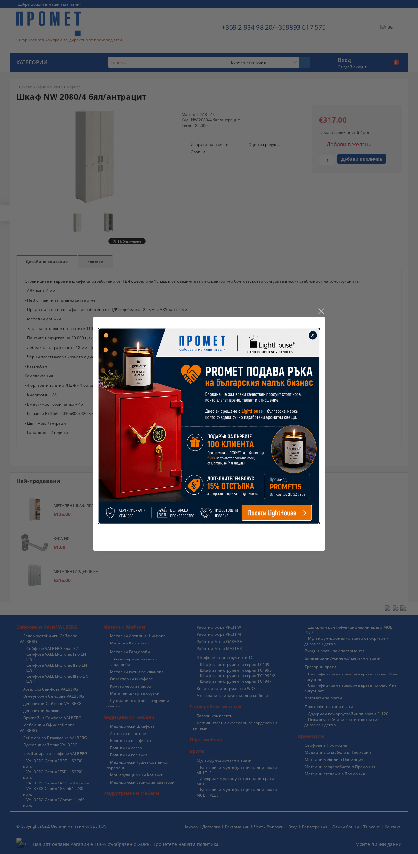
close (321, 311)
